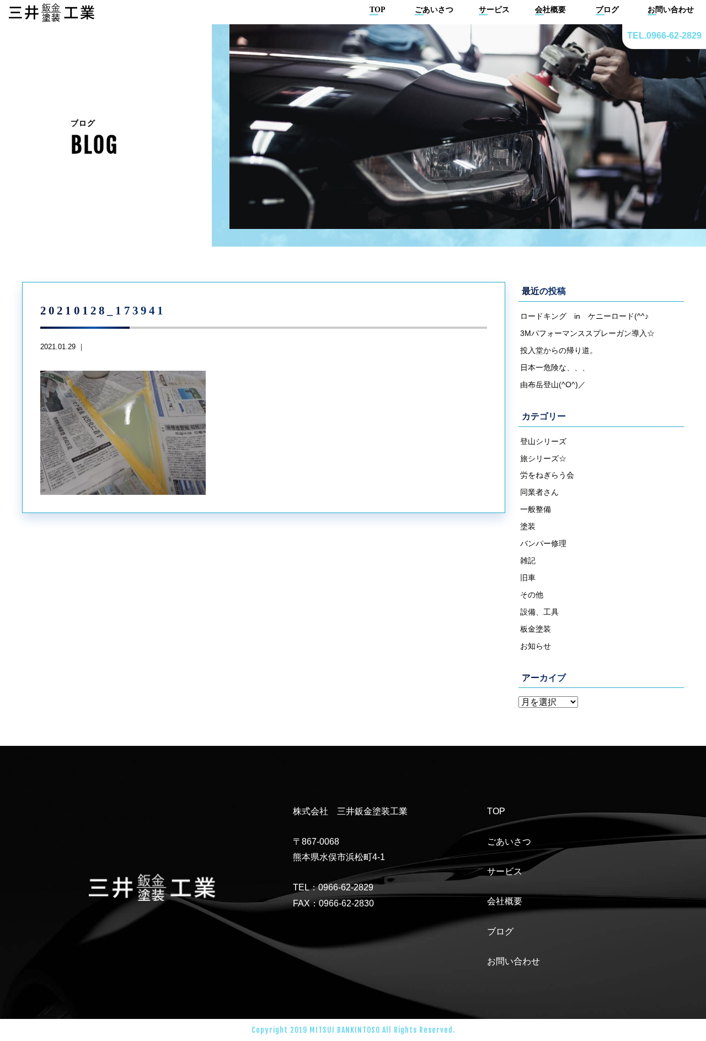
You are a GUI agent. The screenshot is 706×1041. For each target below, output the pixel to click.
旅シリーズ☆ (543, 458)
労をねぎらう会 (547, 475)
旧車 (528, 577)
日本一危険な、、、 (555, 367)
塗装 (528, 526)
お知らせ (535, 646)
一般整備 (535, 509)
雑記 (528, 560)
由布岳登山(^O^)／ (553, 384)
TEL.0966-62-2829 (664, 35)
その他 (531, 594)
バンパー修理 (543, 543)
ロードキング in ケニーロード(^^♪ (584, 316)
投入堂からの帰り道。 (558, 350)
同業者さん (539, 492)
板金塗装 (535, 628)
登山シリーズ (543, 441)
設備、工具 (539, 611)
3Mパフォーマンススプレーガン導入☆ (587, 333)
